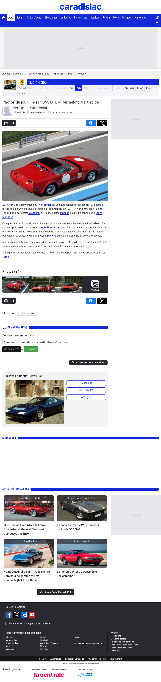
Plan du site (116, 636)
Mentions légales (118, 639)
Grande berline (12, 643)
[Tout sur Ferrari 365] (10, 89)
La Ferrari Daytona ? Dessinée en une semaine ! (77, 574)
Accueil (22, 88)
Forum (106, 17)
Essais (20, 17)
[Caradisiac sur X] (16, 615)
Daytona (64, 212)
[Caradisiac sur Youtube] (32, 615)
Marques (127, 17)
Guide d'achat (34, 17)
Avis (71, 88)
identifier (47, 342)
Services (95, 17)
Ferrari (10, 204)
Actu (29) (86, 397)
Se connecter (11, 349)
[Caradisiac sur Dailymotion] (24, 615)
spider (47, 204)
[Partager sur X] (102, 122)
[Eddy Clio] (7, 115)
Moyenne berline (13, 640)
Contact (42, 659)
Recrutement (116, 659)
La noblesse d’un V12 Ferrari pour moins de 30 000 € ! (78, 527)
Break (8, 646)
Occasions (86, 382)
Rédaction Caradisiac (74, 659)
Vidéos (22, 93)
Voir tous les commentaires (88, 362)
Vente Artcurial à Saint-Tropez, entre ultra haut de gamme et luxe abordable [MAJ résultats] (27, 576)
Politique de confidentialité (122, 642)
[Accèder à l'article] (29, 508)
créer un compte (61, 342)
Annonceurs (55, 659)
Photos (149, 88)
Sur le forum (86, 390)
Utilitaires (66, 17)
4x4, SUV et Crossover (50, 643)
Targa (5, 256)
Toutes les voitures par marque (88, 643)
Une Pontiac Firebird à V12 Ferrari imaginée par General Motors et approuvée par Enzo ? (25, 529)
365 (21, 313)
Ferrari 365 (38, 82)
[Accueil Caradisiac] (3, 17)
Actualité (81, 73)
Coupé (43, 637)
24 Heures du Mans (55, 227)
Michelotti (34, 212)
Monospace (11, 649)
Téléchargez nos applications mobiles (29, 623)
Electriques (51, 17)
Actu (10, 17)
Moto (116, 17)
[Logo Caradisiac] (80, 12)
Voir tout (95, 290)
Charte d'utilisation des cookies (124, 645)
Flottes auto (80, 17)
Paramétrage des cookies (122, 648)
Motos (77, 637)
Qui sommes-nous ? (97, 659)
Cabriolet (44, 640)
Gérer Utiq (115, 651)
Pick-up (43, 646)
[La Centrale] (49, 678)
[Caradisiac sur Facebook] (9, 615)
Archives (114, 633)
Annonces (140, 17)
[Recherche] (157, 24)
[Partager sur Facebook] (91, 122)
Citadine (9, 637)
